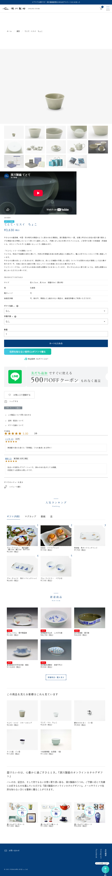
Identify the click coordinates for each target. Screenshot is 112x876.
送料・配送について (16, 420)
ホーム (9, 31)
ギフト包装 (9, 306)
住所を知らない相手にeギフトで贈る (28, 352)
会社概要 (106, 852)
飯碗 (43, 516)
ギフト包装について (16, 425)
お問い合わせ (14, 850)
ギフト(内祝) (13, 516)
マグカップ (30, 516)
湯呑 (18, 31)
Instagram (101, 854)
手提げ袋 (8, 316)
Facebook (96, 853)
